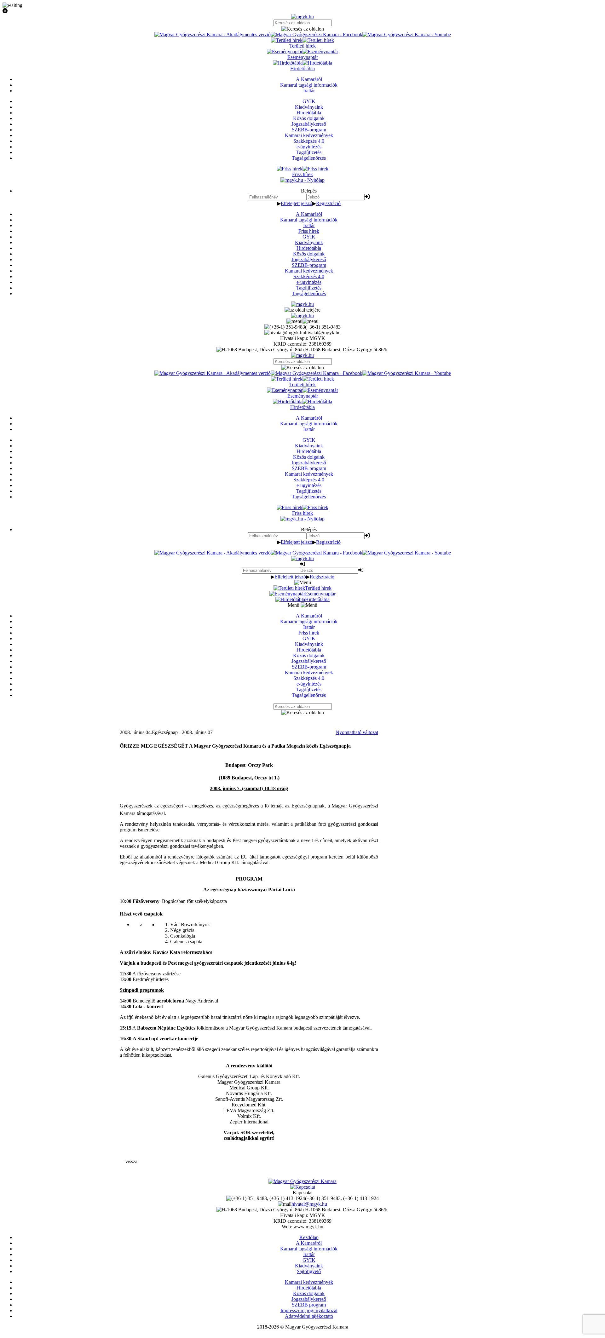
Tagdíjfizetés (308, 287)
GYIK (308, 236)
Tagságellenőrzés (309, 293)
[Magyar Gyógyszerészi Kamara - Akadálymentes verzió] (212, 34)
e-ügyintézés (309, 282)
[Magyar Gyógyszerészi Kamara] (302, 1181)
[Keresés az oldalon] (302, 29)
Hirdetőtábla (309, 248)
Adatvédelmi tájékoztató (309, 1316)
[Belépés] (367, 196)
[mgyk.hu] (302, 16)
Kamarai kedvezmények (309, 270)
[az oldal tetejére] (302, 310)
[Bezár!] (302, 11)
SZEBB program (309, 1304)
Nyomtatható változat (357, 732)
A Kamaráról (309, 214)
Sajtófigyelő (309, 1271)
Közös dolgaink (309, 253)
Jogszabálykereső (308, 259)
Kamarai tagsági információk (308, 219)
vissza (131, 1161)
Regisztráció (328, 203)
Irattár (309, 225)
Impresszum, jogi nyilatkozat (308, 1310)
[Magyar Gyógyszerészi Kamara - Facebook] (316, 34)
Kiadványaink (309, 242)
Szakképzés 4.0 (308, 276)
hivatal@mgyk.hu (309, 1204)
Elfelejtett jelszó (296, 203)
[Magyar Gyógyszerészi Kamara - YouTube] (406, 34)
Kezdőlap (309, 1237)
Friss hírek (308, 231)
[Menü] (302, 321)
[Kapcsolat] (302, 1187)
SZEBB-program (309, 265)
